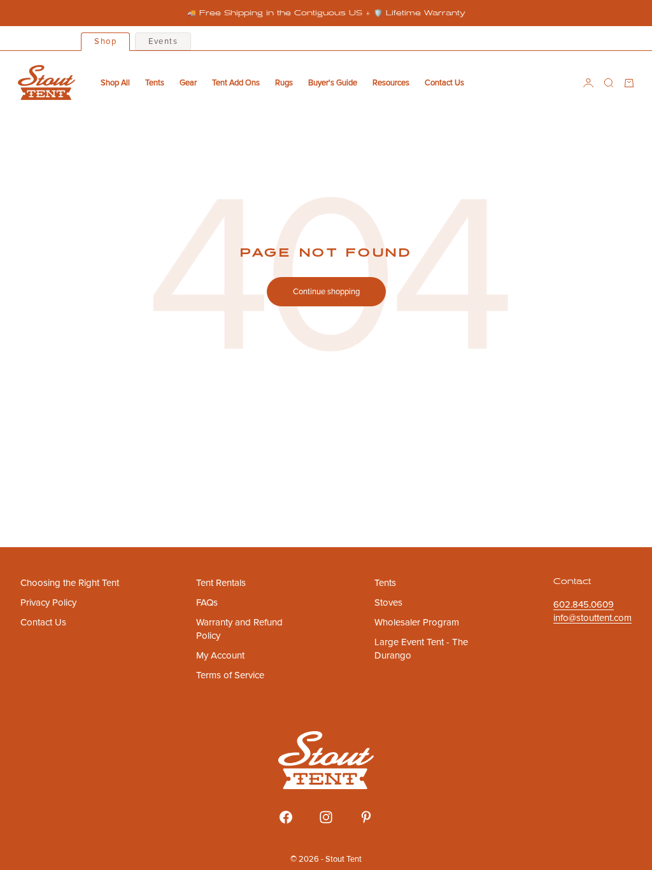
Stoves (388, 602)
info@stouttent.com (592, 618)
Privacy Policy (48, 602)
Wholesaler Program (416, 622)
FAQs (207, 602)
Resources (390, 83)
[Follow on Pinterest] (366, 817)
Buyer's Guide (332, 83)
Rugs (284, 83)
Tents (154, 83)
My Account (220, 655)
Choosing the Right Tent (69, 582)
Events (163, 41)
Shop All (115, 83)
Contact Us (444, 83)
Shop (105, 41)
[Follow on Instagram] (326, 817)
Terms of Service (230, 675)
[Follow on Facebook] (286, 817)
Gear (188, 83)
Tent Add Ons (236, 83)
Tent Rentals (221, 582)
